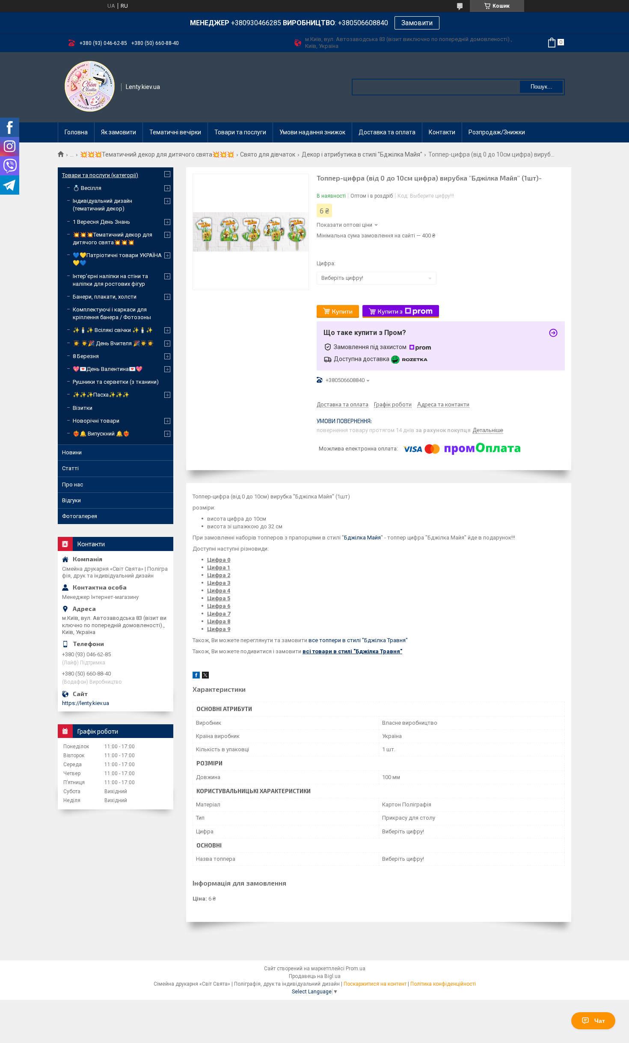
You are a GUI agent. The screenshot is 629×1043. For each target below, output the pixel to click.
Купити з (390, 311)
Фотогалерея (79, 516)
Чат (599, 1020)
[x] (205, 676)
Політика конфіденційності (443, 984)
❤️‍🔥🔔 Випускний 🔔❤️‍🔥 (101, 433)
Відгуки (71, 500)
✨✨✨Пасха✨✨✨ (101, 394)
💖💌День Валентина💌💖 (107, 369)
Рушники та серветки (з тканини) (116, 382)
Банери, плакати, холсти (104, 296)
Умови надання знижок (312, 132)
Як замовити (118, 132)
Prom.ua (355, 969)
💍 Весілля (87, 188)
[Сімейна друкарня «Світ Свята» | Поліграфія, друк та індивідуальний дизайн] (90, 86)
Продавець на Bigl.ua (315, 976)
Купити (342, 311)
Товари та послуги (240, 132)
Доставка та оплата (387, 132)
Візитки (82, 408)
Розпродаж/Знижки (497, 132)
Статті (70, 468)
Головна (76, 132)
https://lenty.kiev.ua (85, 703)
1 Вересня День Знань (101, 222)
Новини (72, 452)
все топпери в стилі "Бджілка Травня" (358, 640)
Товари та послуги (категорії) (100, 175)
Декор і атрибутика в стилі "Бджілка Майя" (362, 154)
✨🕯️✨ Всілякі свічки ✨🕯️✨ (113, 330)
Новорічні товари (96, 421)
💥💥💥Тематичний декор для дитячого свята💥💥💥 (157, 154)
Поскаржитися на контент (375, 984)
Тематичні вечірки (175, 132)
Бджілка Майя (362, 537)
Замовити (417, 23)
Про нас (72, 484)
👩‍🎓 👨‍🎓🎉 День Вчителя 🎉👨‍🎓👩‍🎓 (113, 343)
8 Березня (86, 356)
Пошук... (541, 86)
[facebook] (196, 676)
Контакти (442, 132)
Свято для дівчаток (267, 154)
